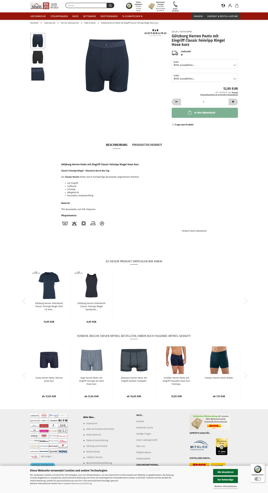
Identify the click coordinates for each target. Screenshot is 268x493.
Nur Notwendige (225, 479)
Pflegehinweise (143, 452)
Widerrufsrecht (93, 434)
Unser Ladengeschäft (146, 440)
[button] (223, 6)
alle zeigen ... (47, 456)
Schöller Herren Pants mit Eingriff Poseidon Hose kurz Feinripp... (176, 381)
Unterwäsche (38, 16)
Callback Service (94, 457)
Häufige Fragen (143, 434)
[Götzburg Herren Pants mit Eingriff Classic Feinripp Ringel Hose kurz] (107, 65)
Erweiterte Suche (144, 427)
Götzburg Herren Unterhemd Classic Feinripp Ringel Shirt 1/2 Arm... (49, 306)
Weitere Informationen (225, 486)
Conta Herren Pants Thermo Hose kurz (49, 379)
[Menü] (263, 466)
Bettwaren (89, 16)
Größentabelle (143, 458)
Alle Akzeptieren (225, 472)
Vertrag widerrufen (42, 465)
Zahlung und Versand (96, 446)
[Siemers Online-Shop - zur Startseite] (45, 6)
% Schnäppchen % (132, 16)
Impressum (91, 423)
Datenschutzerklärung (81, 483)
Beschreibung (116, 145)
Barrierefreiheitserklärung (99, 463)
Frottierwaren (109, 16)
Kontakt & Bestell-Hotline (222, 16)
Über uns (140, 446)
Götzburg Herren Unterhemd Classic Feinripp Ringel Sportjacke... (91, 306)
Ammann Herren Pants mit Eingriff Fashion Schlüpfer (134, 379)
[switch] (258, 479)
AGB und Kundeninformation (100, 429)
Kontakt (140, 421)
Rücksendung (92, 451)
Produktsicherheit (147, 145)
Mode (75, 16)
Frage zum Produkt (184, 124)
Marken (198, 16)
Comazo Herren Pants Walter (219, 378)
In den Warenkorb (204, 112)
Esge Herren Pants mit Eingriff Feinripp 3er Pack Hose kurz (91, 381)
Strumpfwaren (59, 16)
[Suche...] (110, 5)
